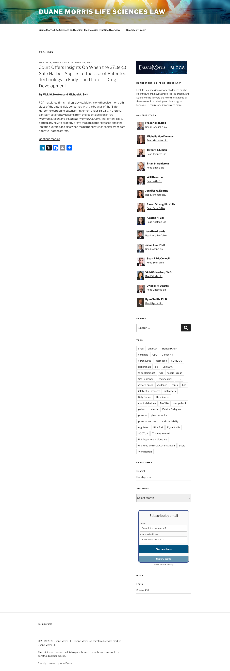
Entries (142, 590)
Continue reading (49, 139)
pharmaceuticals (147, 421)
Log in (139, 583)
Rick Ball (158, 427)
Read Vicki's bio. (153, 276)
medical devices (147, 403)
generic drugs (145, 384)
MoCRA (164, 403)
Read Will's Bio (154, 181)
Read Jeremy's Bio (156, 154)
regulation (143, 427)
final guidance (145, 378)
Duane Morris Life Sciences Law (102, 11)
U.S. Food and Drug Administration (156, 445)
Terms (162, 564)
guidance (162, 384)
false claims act (146, 372)
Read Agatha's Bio (156, 221)
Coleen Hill (167, 354)
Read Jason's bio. (154, 248)
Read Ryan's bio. (154, 303)
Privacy (170, 564)
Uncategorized (144, 477)
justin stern (170, 391)
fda (161, 372)
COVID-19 (176, 360)
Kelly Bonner (145, 397)
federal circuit (174, 372)
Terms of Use (45, 623)
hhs (184, 384)
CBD (154, 354)
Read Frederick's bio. (156, 126)
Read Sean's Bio (155, 262)
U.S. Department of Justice (152, 439)
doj (156, 366)
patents (154, 409)
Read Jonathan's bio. (156, 235)
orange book (180, 403)
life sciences (162, 397)
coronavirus (144, 360)
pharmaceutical (159, 415)
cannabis (143, 354)
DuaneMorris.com (136, 29)
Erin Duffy (168, 366)
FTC (179, 378)
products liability (169, 421)
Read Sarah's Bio (156, 208)
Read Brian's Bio (155, 167)
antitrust (152, 348)
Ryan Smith (173, 427)
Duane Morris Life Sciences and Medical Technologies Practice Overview (79, 29)
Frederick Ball (165, 378)
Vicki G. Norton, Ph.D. (78, 62)
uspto (182, 445)
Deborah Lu (144, 366)
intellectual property (149, 391)
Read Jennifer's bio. (155, 194)
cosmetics (161, 360)
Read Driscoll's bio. (156, 289)
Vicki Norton (145, 451)
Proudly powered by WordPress (55, 663)
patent (141, 409)
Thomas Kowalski (161, 433)
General (140, 470)
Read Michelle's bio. (157, 140)
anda (141, 348)
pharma (142, 415)
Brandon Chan (169, 348)
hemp (175, 384)
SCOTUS (143, 433)
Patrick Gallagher (171, 409)
